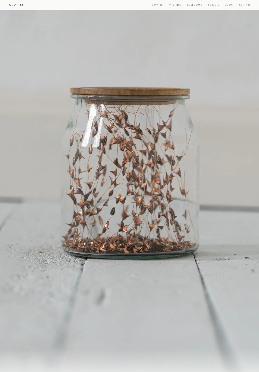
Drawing (157, 5)
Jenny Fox (15, 5)
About (229, 5)
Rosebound (194, 5)
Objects (214, 5)
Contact (245, 5)
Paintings (175, 5)
